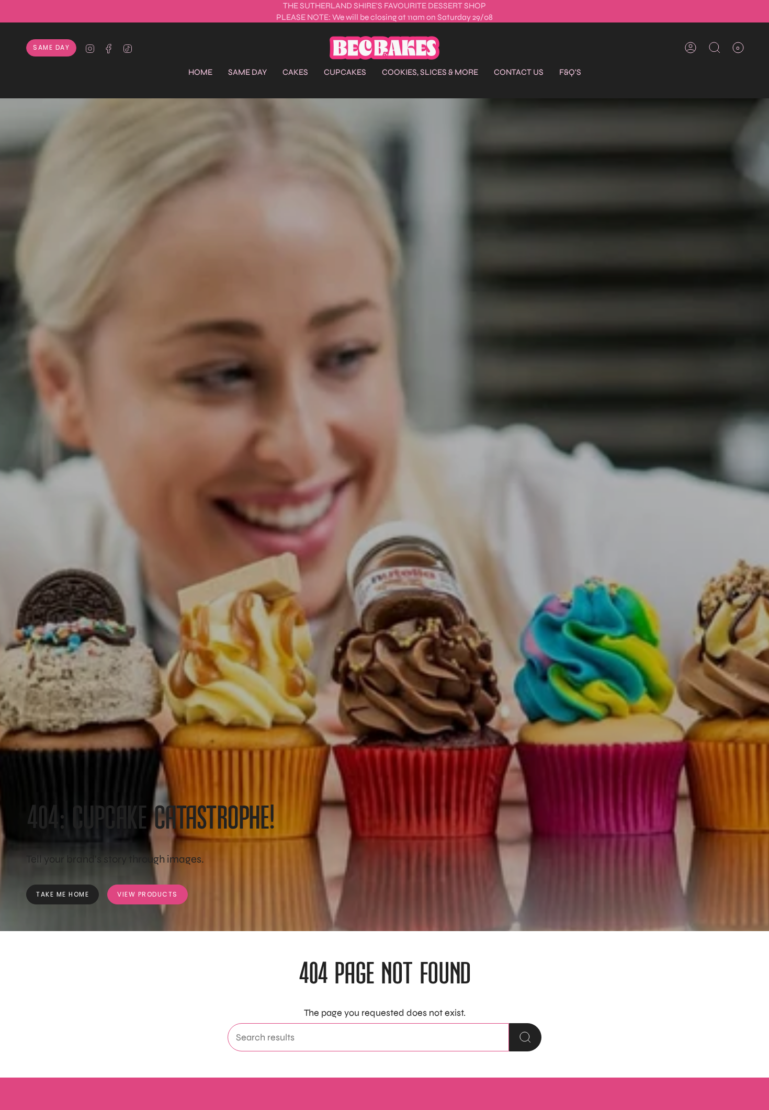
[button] (247, 72)
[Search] (525, 1037)
